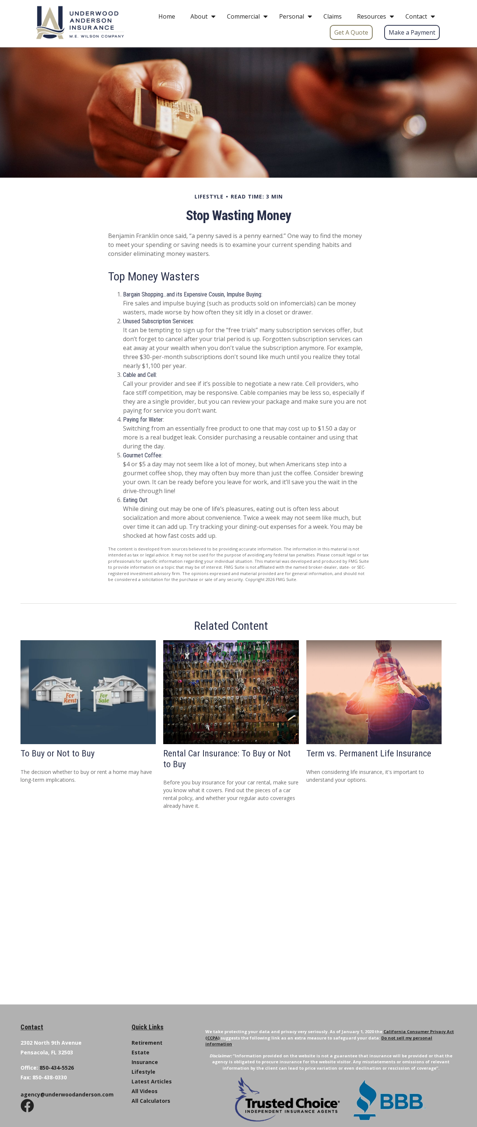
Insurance (145, 1062)
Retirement (147, 1042)
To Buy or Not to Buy (57, 753)
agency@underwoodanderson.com (67, 1094)
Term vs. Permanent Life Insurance (368, 753)
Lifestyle (143, 1071)
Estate (140, 1052)
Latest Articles (152, 1081)
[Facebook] (27, 1113)
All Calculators (151, 1100)
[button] (166, 16)
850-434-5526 (57, 1067)
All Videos (145, 1091)
